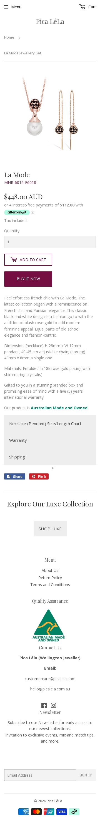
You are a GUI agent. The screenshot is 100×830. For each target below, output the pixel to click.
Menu (16, 6)
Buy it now (28, 278)
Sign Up (85, 775)
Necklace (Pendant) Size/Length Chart (45, 423)
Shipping (17, 457)
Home (9, 37)
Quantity (11, 230)
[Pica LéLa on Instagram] (53, 706)
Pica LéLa (50, 21)
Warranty (18, 440)
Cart (91, 6)
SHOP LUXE (50, 528)
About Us (50, 570)
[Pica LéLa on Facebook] (44, 706)
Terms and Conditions (50, 584)
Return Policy (50, 577)
